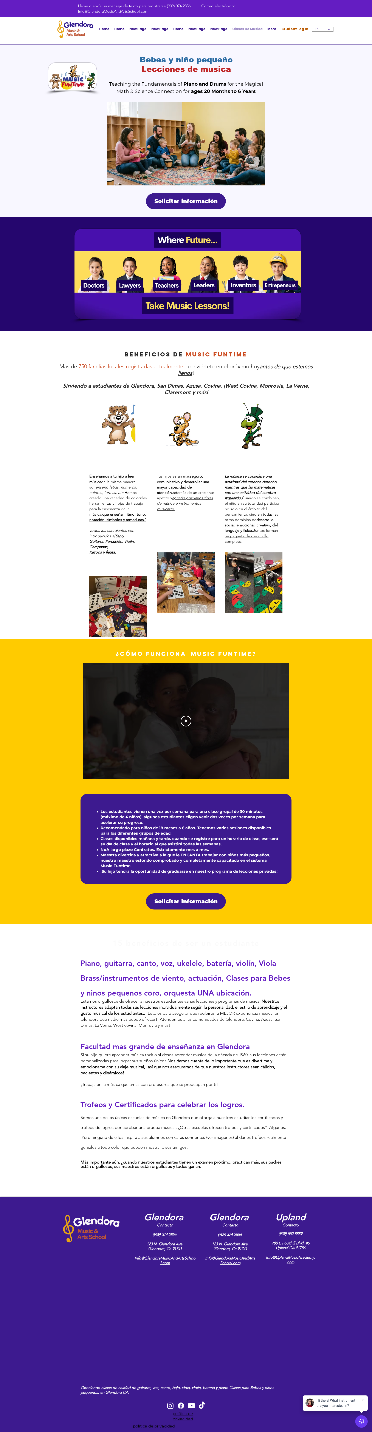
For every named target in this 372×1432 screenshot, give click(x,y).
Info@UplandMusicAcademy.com (290, 1259)
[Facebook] (181, 1405)
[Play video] (186, 721)
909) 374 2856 (165, 1234)
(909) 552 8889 (290, 1233)
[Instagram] (170, 1405)
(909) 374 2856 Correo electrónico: (201, 6)
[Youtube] (191, 1405)
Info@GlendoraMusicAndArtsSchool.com (113, 11)
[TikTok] (202, 1405)
